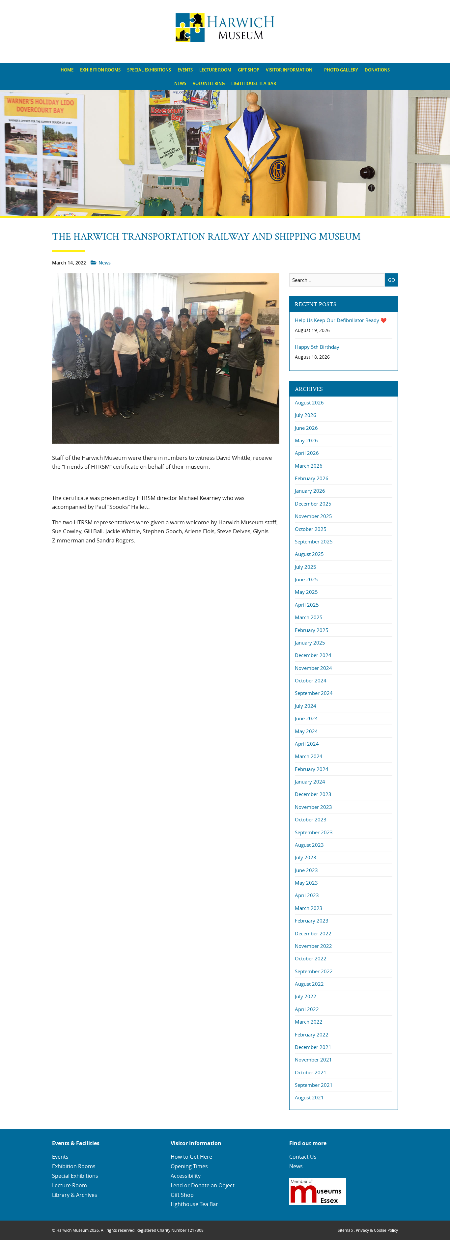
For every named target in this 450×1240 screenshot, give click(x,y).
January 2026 (310, 490)
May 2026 (306, 440)
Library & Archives (74, 1195)
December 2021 (313, 1047)
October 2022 (310, 958)
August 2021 (309, 1097)
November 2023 (313, 807)
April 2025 (307, 604)
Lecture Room (215, 70)
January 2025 (310, 642)
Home (67, 70)
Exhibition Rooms (100, 70)
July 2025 (305, 567)
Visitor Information (289, 70)
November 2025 (313, 516)
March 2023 (309, 908)
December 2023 (313, 794)
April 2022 (307, 1009)
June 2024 (306, 718)
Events (185, 70)
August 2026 (309, 402)
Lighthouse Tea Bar (253, 83)
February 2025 (311, 630)
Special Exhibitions (149, 70)
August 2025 (309, 554)
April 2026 (307, 453)
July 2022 (305, 996)
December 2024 (313, 655)
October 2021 (310, 1072)
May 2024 (306, 731)
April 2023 (307, 895)
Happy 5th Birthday (317, 347)
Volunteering (209, 83)
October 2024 (310, 680)
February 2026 (311, 478)
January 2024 (310, 781)
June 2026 (306, 428)
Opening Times (189, 1166)
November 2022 (313, 946)
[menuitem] (67, 70)
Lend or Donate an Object (203, 1185)
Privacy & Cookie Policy (377, 1230)
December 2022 (313, 933)
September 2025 (314, 541)
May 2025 (306, 592)
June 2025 (306, 579)
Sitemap (345, 1230)
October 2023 (310, 819)
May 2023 (306, 882)
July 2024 (305, 706)
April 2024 (307, 743)
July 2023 (305, 857)
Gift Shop (248, 70)
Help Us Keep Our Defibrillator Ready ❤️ (341, 320)
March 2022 (309, 1021)
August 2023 (309, 844)
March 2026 (309, 465)
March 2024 (309, 756)
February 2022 (311, 1034)
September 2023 (314, 832)
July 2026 (305, 415)
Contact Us (303, 1156)
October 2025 (310, 529)
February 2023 (311, 920)
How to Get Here (191, 1156)
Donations (377, 70)
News (180, 83)
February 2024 (311, 769)
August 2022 (309, 983)
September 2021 (314, 1085)
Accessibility (186, 1175)
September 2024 (314, 693)
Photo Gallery (341, 70)
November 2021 (313, 1059)
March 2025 (309, 617)
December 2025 (313, 503)
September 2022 (314, 971)
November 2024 (313, 668)
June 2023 (306, 870)
